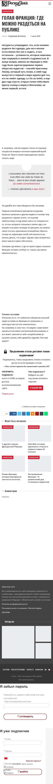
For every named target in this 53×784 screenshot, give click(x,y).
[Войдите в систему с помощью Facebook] (8, 767)
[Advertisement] (26, 118)
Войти (24, 772)
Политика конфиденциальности (14, 604)
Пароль (8, 751)
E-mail (8, 739)
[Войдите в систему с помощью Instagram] (9, 773)
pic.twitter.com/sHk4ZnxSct (26, 183)
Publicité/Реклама (18, 669)
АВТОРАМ (6, 612)
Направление (8, 11)
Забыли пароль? (33, 761)
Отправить (26, 716)
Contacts (30, 669)
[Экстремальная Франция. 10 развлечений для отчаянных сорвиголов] (39, 464)
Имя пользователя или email (18, 701)
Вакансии (39, 669)
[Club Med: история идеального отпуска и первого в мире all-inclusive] (39, 433)
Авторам (6, 669)
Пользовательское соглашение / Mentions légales (22, 608)
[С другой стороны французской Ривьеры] (13, 433)
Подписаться (8, 394)
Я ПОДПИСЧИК (36, 387)
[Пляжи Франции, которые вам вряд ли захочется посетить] (13, 464)
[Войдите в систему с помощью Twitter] (7, 770)
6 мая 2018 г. (38, 189)
